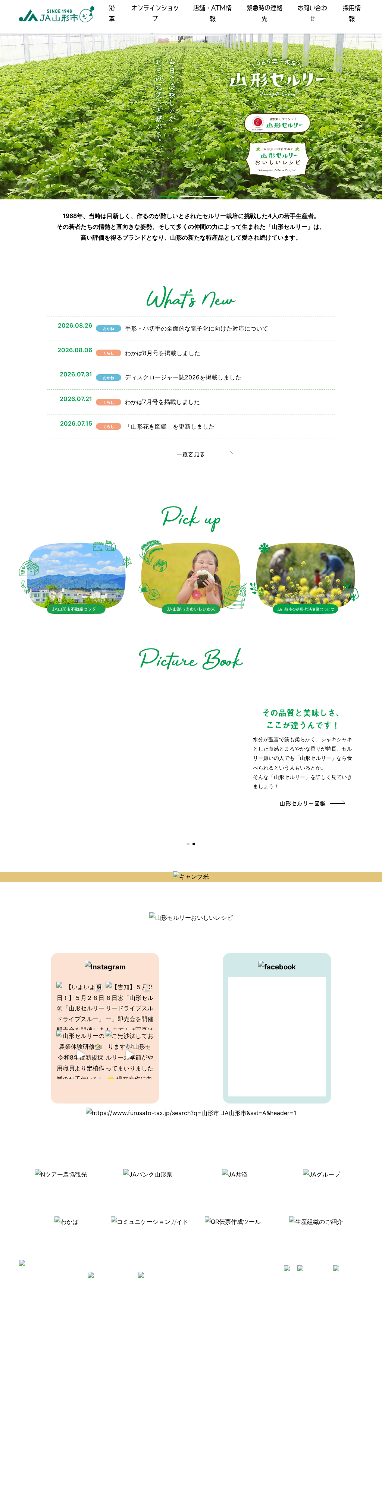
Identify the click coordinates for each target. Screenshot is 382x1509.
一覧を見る (191, 453)
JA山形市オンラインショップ (137, 1327)
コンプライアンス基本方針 (55, 1380)
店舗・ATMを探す (282, 1316)
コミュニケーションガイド (213, 1338)
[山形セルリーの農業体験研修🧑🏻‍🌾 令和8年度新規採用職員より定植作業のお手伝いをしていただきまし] (80, 1054)
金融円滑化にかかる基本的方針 (297, 1370)
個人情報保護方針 (45, 1370)
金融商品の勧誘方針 (284, 1359)
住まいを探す (118, 1338)
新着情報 (34, 1316)
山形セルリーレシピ (126, 1316)
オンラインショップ (155, 13)
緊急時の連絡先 (264, 13)
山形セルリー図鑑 (303, 803)
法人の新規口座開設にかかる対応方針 (305, 1423)
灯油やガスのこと (124, 1348)
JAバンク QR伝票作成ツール (295, 1466)
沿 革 (112, 13)
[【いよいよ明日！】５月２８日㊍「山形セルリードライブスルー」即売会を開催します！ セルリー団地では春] (80, 1006)
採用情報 (352, 13)
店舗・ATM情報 (212, 13)
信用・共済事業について (290, 1327)
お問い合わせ (312, 13)
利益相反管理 (39, 1359)
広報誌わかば (118, 1370)
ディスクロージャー (284, 1348)
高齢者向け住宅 (121, 1359)
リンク (111, 1380)
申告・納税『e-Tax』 (286, 1455)
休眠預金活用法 (279, 1338)
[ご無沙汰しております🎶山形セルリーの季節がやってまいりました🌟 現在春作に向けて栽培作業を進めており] (130, 1054)
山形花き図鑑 (197, 1327)
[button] (168, 196)
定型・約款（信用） (205, 1348)
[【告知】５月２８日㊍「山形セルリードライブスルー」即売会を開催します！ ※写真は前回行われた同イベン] (130, 1006)
